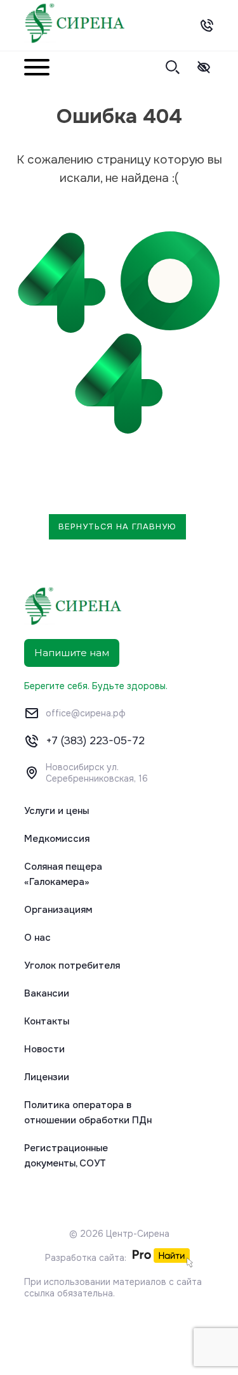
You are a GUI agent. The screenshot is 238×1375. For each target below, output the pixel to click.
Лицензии (46, 1077)
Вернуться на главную (117, 526)
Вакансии (46, 993)
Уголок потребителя (72, 965)
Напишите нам (71, 653)
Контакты (46, 1021)
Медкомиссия (56, 838)
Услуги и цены (56, 810)
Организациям (58, 909)
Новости (44, 1049)
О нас (37, 937)
